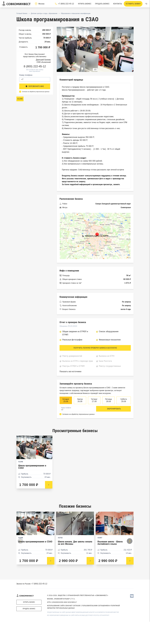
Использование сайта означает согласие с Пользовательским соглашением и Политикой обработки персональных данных (83, 607)
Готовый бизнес (21, 13)
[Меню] (146, 4)
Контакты (117, 4)
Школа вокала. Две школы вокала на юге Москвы (75, 542)
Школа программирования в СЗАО (32, 466)
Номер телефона (25, 75)
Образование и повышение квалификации (75, 13)
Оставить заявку (133, 4)
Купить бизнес (84, 4)
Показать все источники (70, 371)
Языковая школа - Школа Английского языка (110, 542)
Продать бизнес (102, 4)
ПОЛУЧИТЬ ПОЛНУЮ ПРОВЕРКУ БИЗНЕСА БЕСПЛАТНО (95, 348)
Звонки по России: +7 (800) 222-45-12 (31, 584)
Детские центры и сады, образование (44, 13)
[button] (129, 49)
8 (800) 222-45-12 (35, 66)
